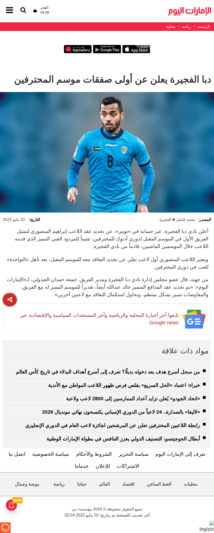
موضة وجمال (27, 484)
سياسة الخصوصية (50, 454)
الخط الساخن (159, 484)
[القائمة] (23, 10)
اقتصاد (128, 484)
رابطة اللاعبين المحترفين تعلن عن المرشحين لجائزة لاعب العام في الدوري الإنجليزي (112, 425)
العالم (104, 484)
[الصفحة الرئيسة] (189, 8)
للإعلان (103, 466)
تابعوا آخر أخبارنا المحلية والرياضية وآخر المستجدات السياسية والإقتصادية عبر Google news (99, 318)
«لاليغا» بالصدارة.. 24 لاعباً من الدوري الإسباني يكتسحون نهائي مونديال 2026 (121, 412)
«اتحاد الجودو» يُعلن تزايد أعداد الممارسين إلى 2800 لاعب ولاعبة (133, 398)
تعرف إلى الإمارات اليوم (180, 454)
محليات (191, 484)
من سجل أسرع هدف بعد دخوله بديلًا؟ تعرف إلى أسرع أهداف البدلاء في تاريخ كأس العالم (108, 372)
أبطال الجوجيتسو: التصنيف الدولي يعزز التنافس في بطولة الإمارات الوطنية (123, 439)
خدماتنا (82, 466)
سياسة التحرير (134, 454)
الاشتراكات (128, 466)
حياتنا (82, 484)
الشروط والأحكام (94, 454)
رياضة (59, 484)
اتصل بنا (17, 454)
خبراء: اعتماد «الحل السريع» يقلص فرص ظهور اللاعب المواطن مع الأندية (124, 385)
